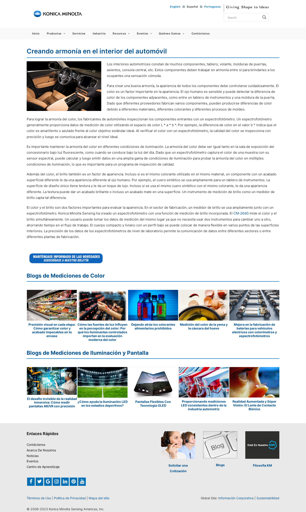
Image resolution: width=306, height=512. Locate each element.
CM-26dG (241, 213)
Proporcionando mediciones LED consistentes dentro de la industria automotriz (203, 405)
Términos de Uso (39, 498)
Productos (54, 33)
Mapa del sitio (99, 498)
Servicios (79, 33)
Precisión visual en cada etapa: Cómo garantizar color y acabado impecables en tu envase (51, 330)
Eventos (142, 33)
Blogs (220, 465)
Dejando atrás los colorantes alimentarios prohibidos (153, 326)
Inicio (36, 33)
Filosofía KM (262, 465)
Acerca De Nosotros (41, 450)
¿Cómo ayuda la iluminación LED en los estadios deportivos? (103, 403)
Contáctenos (201, 33)
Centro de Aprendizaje (43, 467)
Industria (99, 33)
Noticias (33, 456)
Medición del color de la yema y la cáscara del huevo (204, 326)
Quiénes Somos (170, 33)
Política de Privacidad (70, 498)
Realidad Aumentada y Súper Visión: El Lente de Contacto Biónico (254, 405)
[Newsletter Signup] (66, 258)
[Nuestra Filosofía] (262, 445)
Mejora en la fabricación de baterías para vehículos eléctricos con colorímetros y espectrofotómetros (254, 330)
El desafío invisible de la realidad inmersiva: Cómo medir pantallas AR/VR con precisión (52, 402)
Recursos (119, 33)
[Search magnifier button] (264, 17)
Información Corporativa (236, 498)
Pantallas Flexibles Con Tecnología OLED (153, 403)
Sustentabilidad (267, 498)
